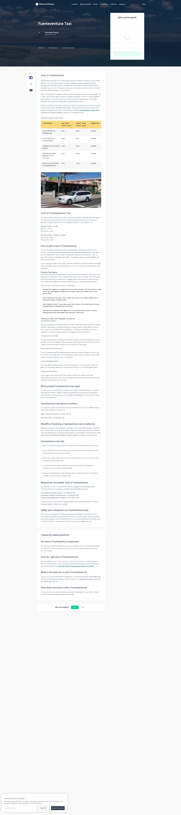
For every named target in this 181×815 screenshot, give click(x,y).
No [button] (83, 607)
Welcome (41, 48)
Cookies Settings (9, 808)
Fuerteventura (53, 48)
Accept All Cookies (58, 808)
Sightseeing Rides (85, 4)
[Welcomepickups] (44, 4)
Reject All (43, 808)
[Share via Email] (31, 90)
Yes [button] (75, 607)
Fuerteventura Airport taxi (89, 110)
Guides (95, 4)
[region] (34, 803)
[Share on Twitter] (31, 84)
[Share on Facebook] (31, 78)
